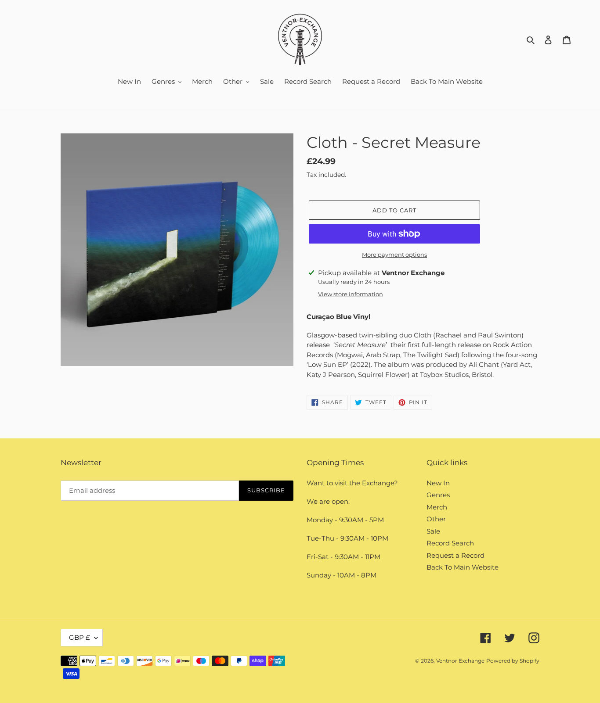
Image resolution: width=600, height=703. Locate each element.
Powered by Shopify (512, 660)
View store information (350, 294)
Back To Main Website (463, 567)
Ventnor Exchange (460, 660)
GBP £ (79, 637)
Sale (433, 531)
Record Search (450, 543)
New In (438, 483)
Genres (438, 495)
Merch (437, 507)
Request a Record (455, 555)
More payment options (394, 254)
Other (436, 519)
